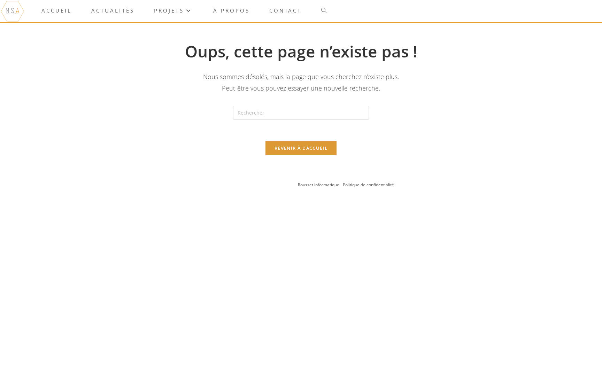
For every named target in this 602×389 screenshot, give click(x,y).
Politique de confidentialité (368, 185)
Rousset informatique (319, 185)
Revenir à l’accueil (301, 148)
